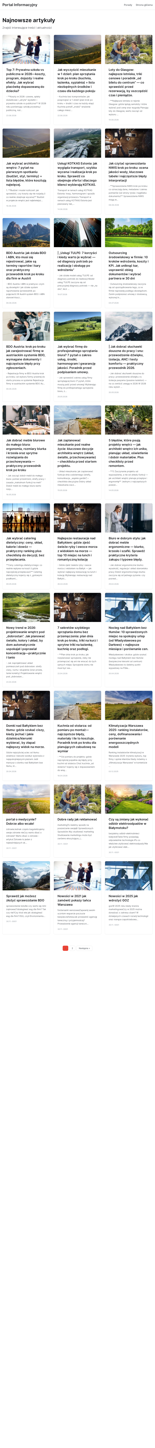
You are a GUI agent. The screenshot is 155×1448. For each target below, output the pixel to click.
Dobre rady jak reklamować (77, 819)
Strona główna (144, 4)
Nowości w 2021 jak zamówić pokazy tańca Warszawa (74, 900)
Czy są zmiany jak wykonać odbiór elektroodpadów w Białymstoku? (128, 824)
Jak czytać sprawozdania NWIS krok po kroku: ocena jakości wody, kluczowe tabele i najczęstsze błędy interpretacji (128, 172)
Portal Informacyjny (19, 5)
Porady (128, 4)
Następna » (84, 948)
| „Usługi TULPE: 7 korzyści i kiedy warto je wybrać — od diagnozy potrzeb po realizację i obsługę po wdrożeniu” (77, 261)
